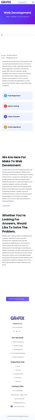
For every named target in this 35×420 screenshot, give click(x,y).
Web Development (18, 342)
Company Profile (18, 374)
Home (18, 366)
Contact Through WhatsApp (16, 299)
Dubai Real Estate (18, 357)
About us (18, 381)
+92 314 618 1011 (19, 398)
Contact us (18, 377)
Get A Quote (22, 2)
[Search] (29, 2)
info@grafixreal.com (19, 402)
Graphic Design (18, 345)
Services (18, 370)
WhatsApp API (18, 349)
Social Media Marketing (18, 353)
